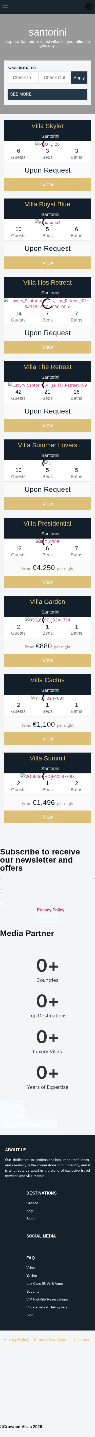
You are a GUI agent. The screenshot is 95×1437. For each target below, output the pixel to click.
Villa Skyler (47, 125)
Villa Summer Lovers (47, 445)
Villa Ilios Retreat (47, 282)
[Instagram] (30, 1247)
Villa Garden (47, 601)
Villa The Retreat (47, 366)
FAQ (30, 1258)
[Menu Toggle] (5, 7)
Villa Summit (48, 758)
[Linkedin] (44, 1247)
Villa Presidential (47, 523)
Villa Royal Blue (47, 204)
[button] (12, 144)
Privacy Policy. (51, 910)
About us (16, 1150)
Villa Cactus (47, 679)
